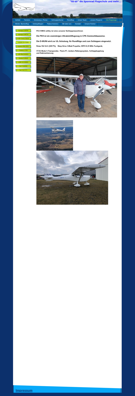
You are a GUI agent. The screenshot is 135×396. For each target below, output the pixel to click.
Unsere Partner (90, 24)
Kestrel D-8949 (23, 58)
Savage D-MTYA (23, 34)
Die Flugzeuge (111, 20)
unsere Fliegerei (96, 20)
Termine (27, 20)
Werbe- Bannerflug (22, 24)
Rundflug (70, 20)
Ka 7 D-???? (23, 70)
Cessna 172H (23, 50)
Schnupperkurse (57, 20)
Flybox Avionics (52, 24)
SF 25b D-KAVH (23, 54)
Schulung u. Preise (40, 20)
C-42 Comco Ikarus (23, 38)
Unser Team (82, 20)
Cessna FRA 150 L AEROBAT (23, 47)
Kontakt (78, 24)
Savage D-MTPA (23, 30)
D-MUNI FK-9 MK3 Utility (23, 43)
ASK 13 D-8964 (23, 62)
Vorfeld (17, 20)
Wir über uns (66, 24)
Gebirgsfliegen (38, 24)
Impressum (24, 390)
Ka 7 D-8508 (23, 66)
